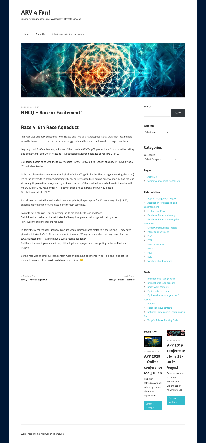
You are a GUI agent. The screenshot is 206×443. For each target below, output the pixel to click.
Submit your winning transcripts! (68, 34)
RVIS (149, 257)
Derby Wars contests (158, 287)
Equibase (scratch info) (158, 291)
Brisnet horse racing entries (161, 278)
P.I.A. (149, 253)
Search (147, 106)
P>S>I (150, 248)
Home (26, 34)
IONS (149, 236)
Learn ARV (150, 331)
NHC (37, 107)
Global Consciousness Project (162, 227)
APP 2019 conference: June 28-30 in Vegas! (176, 356)
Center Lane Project (157, 211)
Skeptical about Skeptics (159, 261)
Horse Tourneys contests (159, 308)
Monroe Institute (155, 244)
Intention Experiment (158, 232)
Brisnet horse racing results (161, 283)
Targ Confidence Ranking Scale (162, 320)
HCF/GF (151, 303)
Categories (149, 155)
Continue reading (150, 405)
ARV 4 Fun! (35, 12)
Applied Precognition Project (161, 198)
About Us (40, 34)
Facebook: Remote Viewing (161, 215)
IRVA (149, 240)
